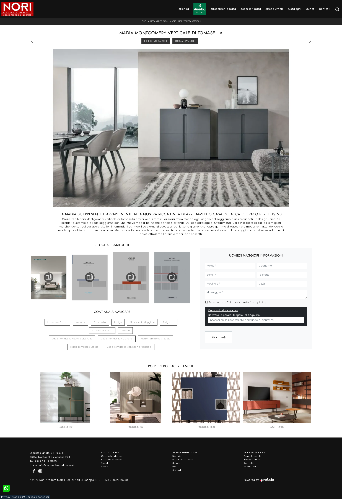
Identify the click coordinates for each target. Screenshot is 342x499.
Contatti (324, 9)
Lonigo (118, 322)
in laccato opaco (57, 322)
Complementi (252, 456)
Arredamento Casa (223, 9)
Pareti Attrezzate (182, 459)
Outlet (310, 9)
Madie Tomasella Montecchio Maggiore (129, 346)
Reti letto (249, 463)
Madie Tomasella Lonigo (84, 346)
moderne (81, 322)
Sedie (104, 466)
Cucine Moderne (111, 456)
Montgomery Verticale (189, 21)
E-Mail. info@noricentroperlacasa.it (52, 465)
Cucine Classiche (112, 459)
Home (143, 21)
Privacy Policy (258, 302)
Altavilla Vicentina (102, 330)
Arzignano (169, 322)
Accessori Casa (250, 9)
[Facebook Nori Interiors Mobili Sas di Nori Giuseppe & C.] (33, 470)
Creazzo (125, 330)
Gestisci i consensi (37, 497)
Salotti (176, 463)
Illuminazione (252, 459)
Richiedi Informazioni (155, 41)
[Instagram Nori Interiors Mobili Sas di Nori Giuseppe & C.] (39, 470)
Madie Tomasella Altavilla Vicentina (72, 338)
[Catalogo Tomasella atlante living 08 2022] (131, 277)
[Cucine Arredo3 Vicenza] (200, 9)
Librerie (177, 456)
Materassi (250, 466)
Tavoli (104, 463)
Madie (173, 21)
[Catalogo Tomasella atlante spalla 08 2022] (172, 277)
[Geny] (288, 41)
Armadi (177, 470)
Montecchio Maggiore (142, 322)
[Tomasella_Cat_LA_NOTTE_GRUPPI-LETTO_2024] (89, 277)
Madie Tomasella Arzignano (117, 338)
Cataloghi (294, 9)
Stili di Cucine (110, 452)
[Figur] (53, 41)
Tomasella (100, 322)
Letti (174, 466)
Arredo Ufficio (274, 9)
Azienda (183, 9)
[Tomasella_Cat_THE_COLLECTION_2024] (48, 277)
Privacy (5, 497)
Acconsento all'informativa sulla (237, 302)
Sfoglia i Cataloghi (185, 41)
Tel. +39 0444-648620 (43, 461)
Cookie (16, 497)
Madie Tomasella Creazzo (155, 338)
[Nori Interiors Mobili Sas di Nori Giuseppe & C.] (17, 9)
